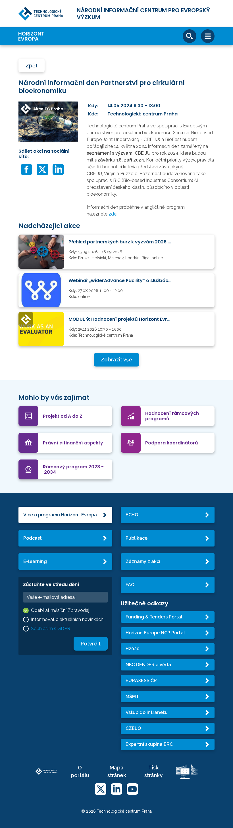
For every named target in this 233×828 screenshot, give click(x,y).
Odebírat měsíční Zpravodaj (60, 610)
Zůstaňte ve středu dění (51, 584)
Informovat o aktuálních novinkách (67, 619)
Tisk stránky (153, 771)
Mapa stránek (116, 771)
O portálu (80, 771)
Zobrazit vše (116, 360)
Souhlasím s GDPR (50, 628)
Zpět (32, 66)
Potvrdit (91, 644)
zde (112, 214)
